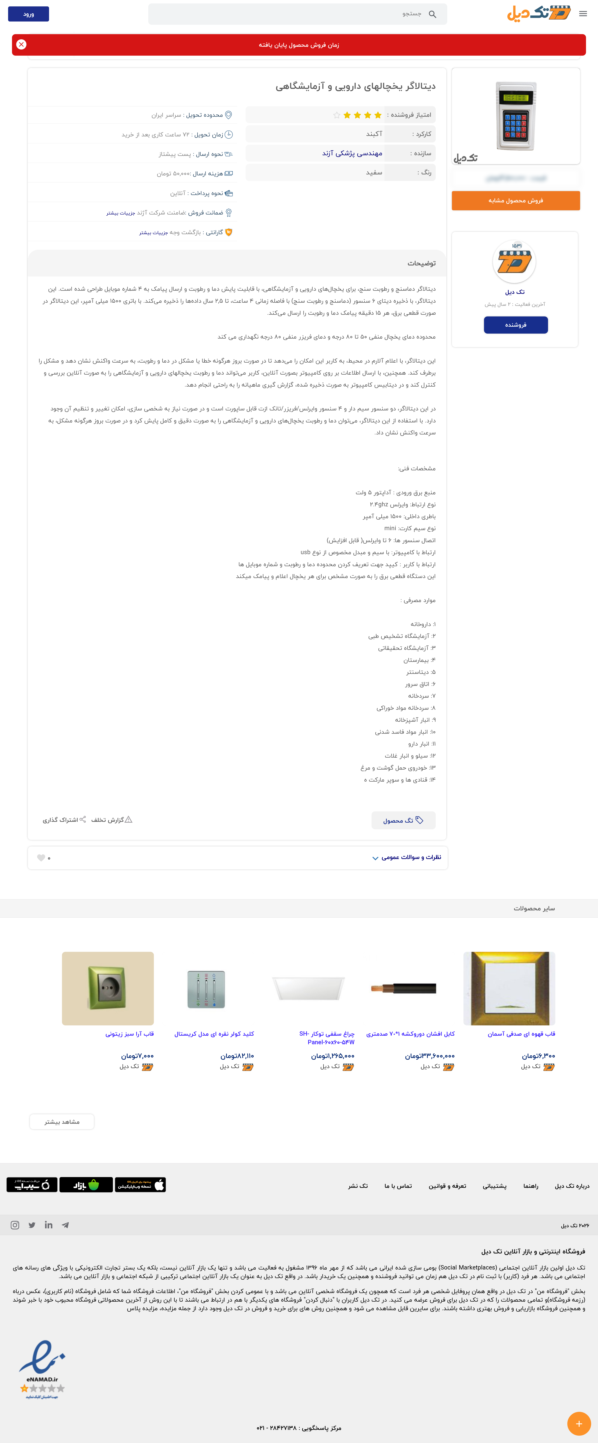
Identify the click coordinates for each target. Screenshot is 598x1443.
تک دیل (530, 1066)
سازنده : (420, 153)
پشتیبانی (495, 1186)
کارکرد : (421, 133)
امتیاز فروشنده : (409, 114)
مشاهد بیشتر (62, 1122)
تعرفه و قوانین (447, 1186)
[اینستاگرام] (15, 1226)
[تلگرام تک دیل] (65, 1226)
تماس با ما (398, 1186)
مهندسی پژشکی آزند (352, 153)
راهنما (530, 1186)
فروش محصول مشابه (516, 200)
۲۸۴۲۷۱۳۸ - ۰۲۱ (277, 1428)
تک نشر (358, 1186)
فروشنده (516, 325)
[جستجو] (433, 16)
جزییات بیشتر (120, 213)
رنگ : (424, 172)
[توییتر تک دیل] (32, 1226)
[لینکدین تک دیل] (49, 1226)
